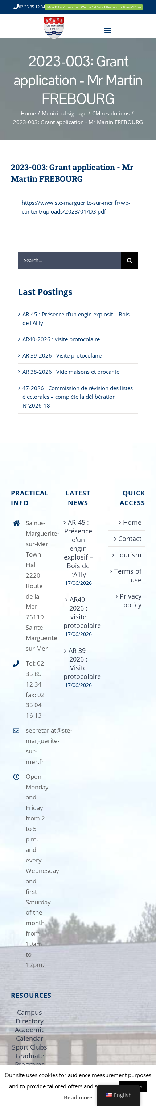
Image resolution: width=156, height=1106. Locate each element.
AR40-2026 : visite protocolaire (61, 339)
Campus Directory (30, 1016)
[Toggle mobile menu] (108, 30)
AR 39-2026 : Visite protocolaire (62, 355)
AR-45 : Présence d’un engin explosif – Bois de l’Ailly (78, 548)
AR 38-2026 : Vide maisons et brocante (70, 371)
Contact (129, 538)
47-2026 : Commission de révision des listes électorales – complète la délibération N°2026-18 (77, 396)
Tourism (128, 554)
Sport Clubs (29, 1047)
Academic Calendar (30, 1034)
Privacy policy (130, 600)
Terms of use (127, 575)
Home (132, 522)
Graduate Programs (30, 1060)
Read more (78, 1097)
